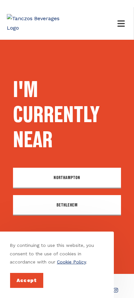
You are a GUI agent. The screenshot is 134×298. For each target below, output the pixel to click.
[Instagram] (115, 290)
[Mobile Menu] (122, 23)
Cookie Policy (71, 261)
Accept (27, 280)
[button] (67, 178)
